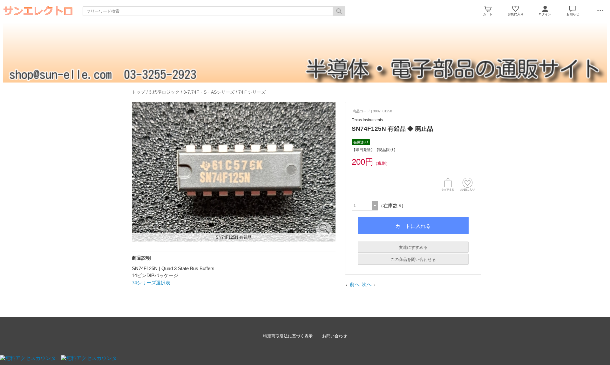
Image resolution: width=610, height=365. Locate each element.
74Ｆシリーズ (252, 92)
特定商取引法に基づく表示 (288, 336)
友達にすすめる (413, 247)
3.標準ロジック (164, 92)
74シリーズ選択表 (151, 282)
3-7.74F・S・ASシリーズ (208, 92)
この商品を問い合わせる (413, 259)
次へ (366, 284)
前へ (354, 284)
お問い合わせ (334, 336)
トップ (138, 92)
